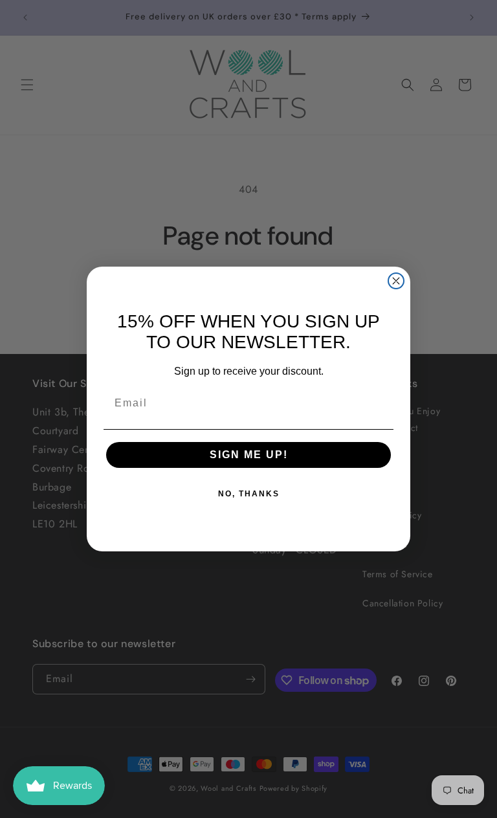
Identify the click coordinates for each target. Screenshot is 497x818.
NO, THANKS (249, 493)
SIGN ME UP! (249, 454)
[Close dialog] (396, 281)
